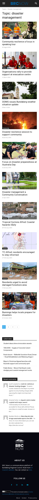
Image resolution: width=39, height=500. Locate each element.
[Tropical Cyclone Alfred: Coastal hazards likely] (19, 210)
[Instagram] (17, 485)
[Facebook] (11, 485)
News (4, 68)
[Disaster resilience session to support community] (19, 120)
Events (4, 38)
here (30, 470)
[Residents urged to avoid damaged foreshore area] (19, 271)
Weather (5, 98)
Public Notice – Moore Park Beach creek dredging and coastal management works (17, 369)
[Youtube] (27, 485)
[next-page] (17, 327)
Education (5, 308)
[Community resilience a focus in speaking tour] (19, 30)
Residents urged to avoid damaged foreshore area (14, 283)
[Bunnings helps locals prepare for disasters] (19, 301)
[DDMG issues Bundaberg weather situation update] (19, 90)
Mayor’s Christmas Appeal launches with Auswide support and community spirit (17, 362)
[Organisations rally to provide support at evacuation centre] (19, 60)
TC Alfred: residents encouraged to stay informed (18, 253)
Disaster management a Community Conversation (14, 193)
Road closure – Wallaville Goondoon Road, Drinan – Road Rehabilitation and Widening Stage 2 (20, 356)
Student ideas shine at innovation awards (17, 343)
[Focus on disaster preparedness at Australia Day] (19, 150)
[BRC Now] (19, 3)
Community (6, 128)
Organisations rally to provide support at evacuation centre (17, 73)
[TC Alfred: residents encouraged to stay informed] (19, 240)
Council (5, 188)
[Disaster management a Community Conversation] (19, 180)
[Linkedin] (22, 485)
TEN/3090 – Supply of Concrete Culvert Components (16, 349)
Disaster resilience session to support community (17, 133)
